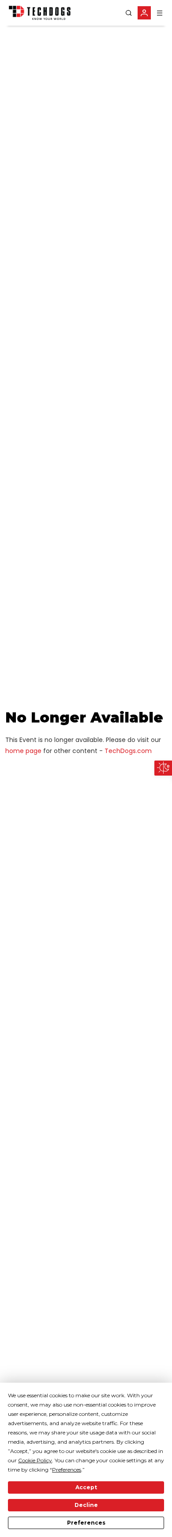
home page (23, 750)
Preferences (86, 1522)
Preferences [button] (66, 1469)
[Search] (128, 13)
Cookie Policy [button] (35, 1460)
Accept (86, 1487)
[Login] (144, 12)
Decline (86, 1505)
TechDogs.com (128, 750)
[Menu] (159, 13)
